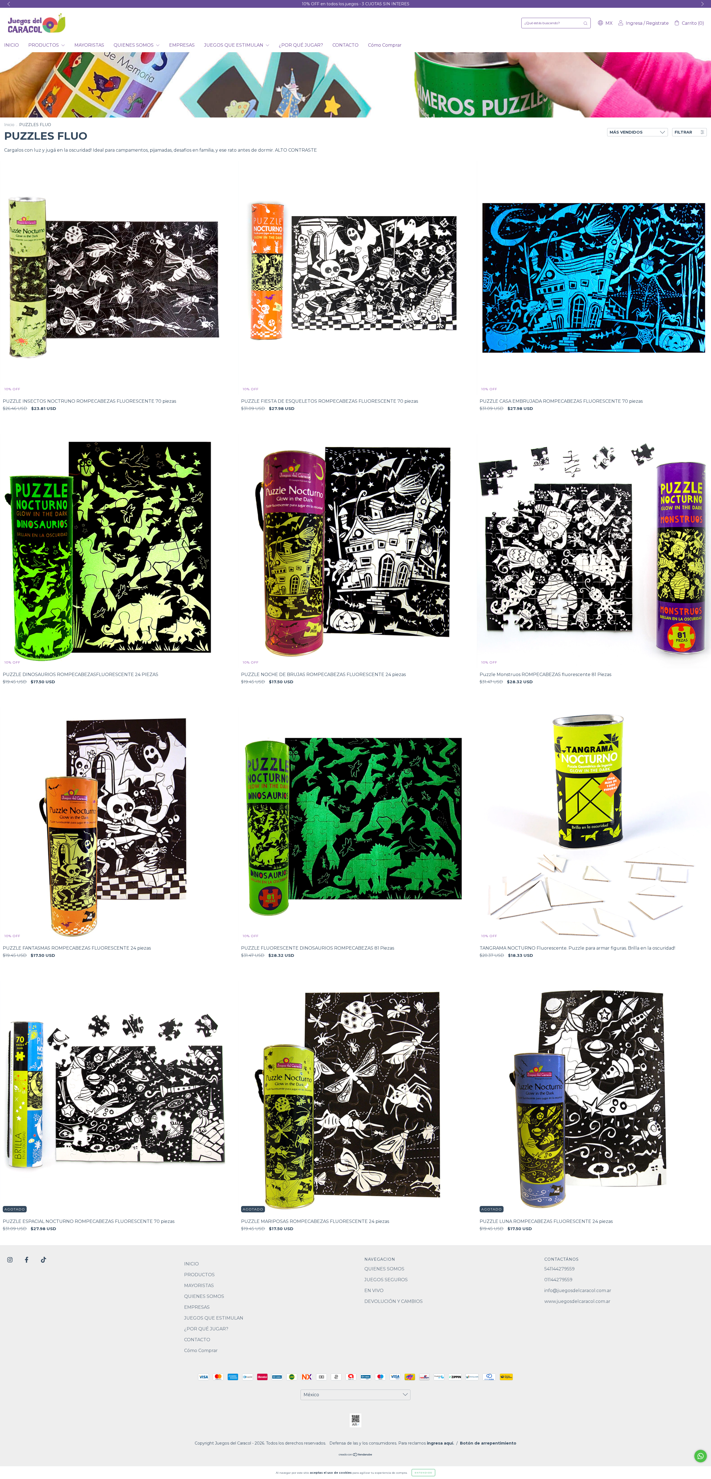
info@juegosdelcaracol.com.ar (577, 1290)
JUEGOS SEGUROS (386, 1279)
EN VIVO (374, 1290)
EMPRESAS (182, 45)
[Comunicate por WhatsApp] (700, 1456)
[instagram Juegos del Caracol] (10, 1260)
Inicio (9, 124)
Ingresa (634, 23)
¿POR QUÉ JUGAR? (301, 45)
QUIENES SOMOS (134, 45)
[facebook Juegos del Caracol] (27, 1260)
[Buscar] (585, 23)
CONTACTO (345, 45)
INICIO (11, 45)
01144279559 (558, 1279)
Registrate (657, 23)
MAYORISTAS (89, 45)
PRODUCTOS (44, 45)
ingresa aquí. (440, 1443)
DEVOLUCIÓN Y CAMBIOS (393, 1301)
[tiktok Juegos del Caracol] (43, 1260)
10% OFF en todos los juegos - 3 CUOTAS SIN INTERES (355, 3)
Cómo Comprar (385, 45)
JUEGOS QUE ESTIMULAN (234, 45)
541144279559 (559, 1269)
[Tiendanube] (355, 1455)
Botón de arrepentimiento (488, 1443)
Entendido (423, 1472)
